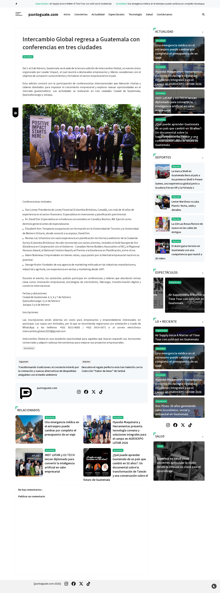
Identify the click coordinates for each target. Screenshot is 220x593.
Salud (149, 14)
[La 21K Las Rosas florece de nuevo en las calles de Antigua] (162, 223)
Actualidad (112, 3)
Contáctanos (164, 14)
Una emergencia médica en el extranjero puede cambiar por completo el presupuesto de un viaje (164, 3)
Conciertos (80, 14)
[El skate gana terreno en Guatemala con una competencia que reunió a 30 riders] (162, 246)
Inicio (67, 14)
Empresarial (161, 401)
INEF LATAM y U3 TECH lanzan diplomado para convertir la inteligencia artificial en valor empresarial (60, 463)
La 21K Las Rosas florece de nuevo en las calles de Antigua (187, 228)
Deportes (176, 166)
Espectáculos (33, 3)
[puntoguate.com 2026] (47, 583)
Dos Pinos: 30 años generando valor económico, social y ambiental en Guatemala (175, 410)
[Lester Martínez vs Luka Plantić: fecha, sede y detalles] (162, 201)
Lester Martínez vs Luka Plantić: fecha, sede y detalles (185, 205)
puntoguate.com (47, 388)
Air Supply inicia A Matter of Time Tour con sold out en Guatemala (72, 3)
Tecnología (135, 14)
